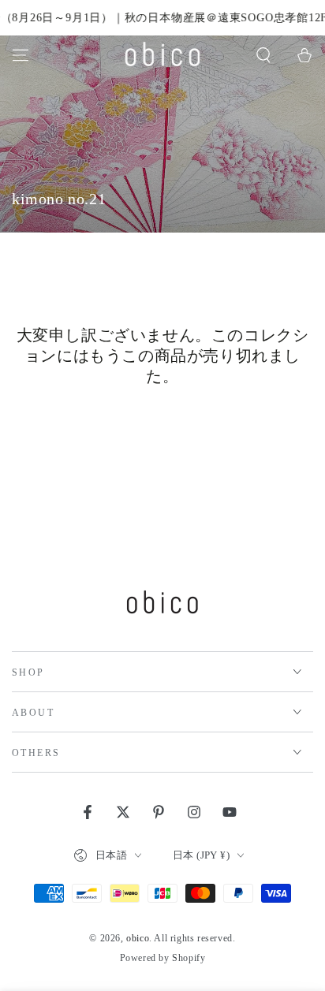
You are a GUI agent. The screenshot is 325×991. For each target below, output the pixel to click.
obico (137, 938)
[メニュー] (20, 55)
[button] (263, 55)
